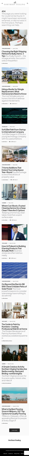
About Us (5, 453)
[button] (2, 3)
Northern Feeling (14, 440)
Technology (4, 126)
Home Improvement (6, 48)
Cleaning (4, 202)
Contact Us (10, 453)
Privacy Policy (17, 453)
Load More (14, 430)
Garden (3, 363)
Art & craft (4, 321)
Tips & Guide (4, 243)
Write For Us (23, 453)
